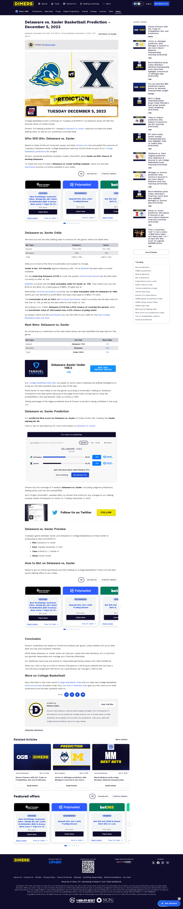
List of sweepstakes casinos (147, 316)
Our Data (127, 877)
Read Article (32, 786)
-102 (107, 344)
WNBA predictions (143, 271)
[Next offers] (118, 200)
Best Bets (49, 11)
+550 (107, 348)
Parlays (94, 11)
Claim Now (80, 211)
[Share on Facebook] (77, 694)
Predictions (37, 11)
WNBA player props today (146, 302)
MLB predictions (142, 274)
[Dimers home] (24, 3)
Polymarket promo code (145, 281)
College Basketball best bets (42, 383)
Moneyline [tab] (108, 443)
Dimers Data (49, 45)
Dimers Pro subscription (145, 295)
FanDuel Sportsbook (89, 276)
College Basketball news (69, 682)
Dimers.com (82, 145)
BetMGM (85, 268)
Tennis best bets (142, 292)
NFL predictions (142, 278)
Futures (102, 11)
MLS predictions (142, 267)
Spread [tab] (83, 443)
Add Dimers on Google (107, 34)
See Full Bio (107, 704)
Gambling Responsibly (92, 877)
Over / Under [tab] (95, 443)
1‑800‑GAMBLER (113, 881)
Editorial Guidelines (112, 877)
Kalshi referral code (143, 285)
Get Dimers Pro (161, 4)
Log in (148, 4)
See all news (151, 252)
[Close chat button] (179, 898)
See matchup (62, 475)
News (118, 11)
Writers (38, 877)
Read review (32, 218)
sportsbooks (55, 315)
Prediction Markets (109, 174)
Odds (111, 11)
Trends (85, 11)
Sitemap (77, 877)
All (81, 174)
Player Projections (71, 11)
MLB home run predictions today (149, 313)
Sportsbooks (92, 174)
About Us (18, 877)
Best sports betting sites (146, 309)
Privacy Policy (49, 877)
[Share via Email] (66, 694)
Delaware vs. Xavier (75, 128)
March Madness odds (77, 685)
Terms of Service (64, 877)
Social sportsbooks (143, 320)
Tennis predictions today (146, 288)
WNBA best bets (142, 306)
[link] (153, 862)
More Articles (121, 739)
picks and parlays (33, 685)
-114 (97, 457)
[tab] (64, 223)
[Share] (83, 694)
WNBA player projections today (148, 299)
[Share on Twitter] (72, 694)
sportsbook (30, 167)
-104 (107, 352)
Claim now (43, 212)
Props (58, 11)
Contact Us (28, 877)
